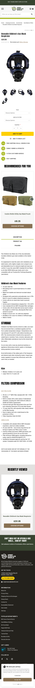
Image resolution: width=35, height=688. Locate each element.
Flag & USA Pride (5, 628)
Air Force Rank (5, 625)
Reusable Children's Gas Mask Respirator (17, 516)
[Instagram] (12, 659)
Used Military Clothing (6, 622)
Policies (17, 245)
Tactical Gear (4, 633)
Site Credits (4, 608)
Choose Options (17, 226)
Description (17, 237)
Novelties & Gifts (5, 636)
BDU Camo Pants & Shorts (8, 619)
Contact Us (4, 602)
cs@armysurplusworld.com (10, 581)
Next (32, 199)
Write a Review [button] (23, 42)
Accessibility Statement (7, 605)
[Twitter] (7, 659)
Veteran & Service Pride (7, 630)
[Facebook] (2, 659)
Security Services (5, 639)
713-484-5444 (8, 578)
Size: (17, 110)
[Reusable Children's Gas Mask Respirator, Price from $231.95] (17, 494)
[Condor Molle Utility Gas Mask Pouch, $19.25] (17, 191)
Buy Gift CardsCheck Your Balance (12, 649)
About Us (3, 590)
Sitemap (3, 610)
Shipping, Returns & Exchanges (9, 596)
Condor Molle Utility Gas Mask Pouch (17, 214)
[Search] (32, 14)
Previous (3, 199)
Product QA (17, 241)
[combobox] (17, 14)
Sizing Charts (4, 599)
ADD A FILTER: (17, 117)
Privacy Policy (4, 593)
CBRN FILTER (5, 420)
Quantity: (17, 125)
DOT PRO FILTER (6, 391)
